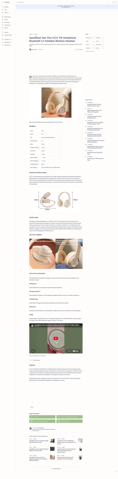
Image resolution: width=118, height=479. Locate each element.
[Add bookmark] (76, 49)
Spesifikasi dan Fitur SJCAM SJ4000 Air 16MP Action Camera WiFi (39, 449)
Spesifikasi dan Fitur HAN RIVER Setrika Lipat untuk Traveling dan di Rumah (66, 442)
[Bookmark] (116, 2)
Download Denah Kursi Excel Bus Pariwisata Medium (95, 141)
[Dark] (113, 2)
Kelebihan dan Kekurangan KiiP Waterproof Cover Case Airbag (65, 458)
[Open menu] (2, 2)
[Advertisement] (65, 21)
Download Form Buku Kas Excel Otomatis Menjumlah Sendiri (95, 147)
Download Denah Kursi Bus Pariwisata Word (94, 117)
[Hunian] (89, 108)
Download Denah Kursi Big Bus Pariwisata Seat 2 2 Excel (95, 123)
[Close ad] (116, 471)
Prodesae (7, 2)
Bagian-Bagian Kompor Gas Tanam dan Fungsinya (94, 111)
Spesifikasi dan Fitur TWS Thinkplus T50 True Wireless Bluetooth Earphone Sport (66, 450)
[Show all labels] (89, 51)
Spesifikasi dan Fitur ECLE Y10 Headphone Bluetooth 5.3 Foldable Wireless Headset (38, 459)
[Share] (80, 49)
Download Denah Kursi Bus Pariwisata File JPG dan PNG (94, 135)
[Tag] (34, 439)
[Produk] (31, 407)
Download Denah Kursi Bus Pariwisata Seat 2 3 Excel (94, 105)
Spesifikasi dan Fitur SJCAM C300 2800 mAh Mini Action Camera (38, 441)
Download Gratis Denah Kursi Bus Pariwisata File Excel (94, 129)
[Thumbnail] (52, 440)
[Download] (90, 102)
